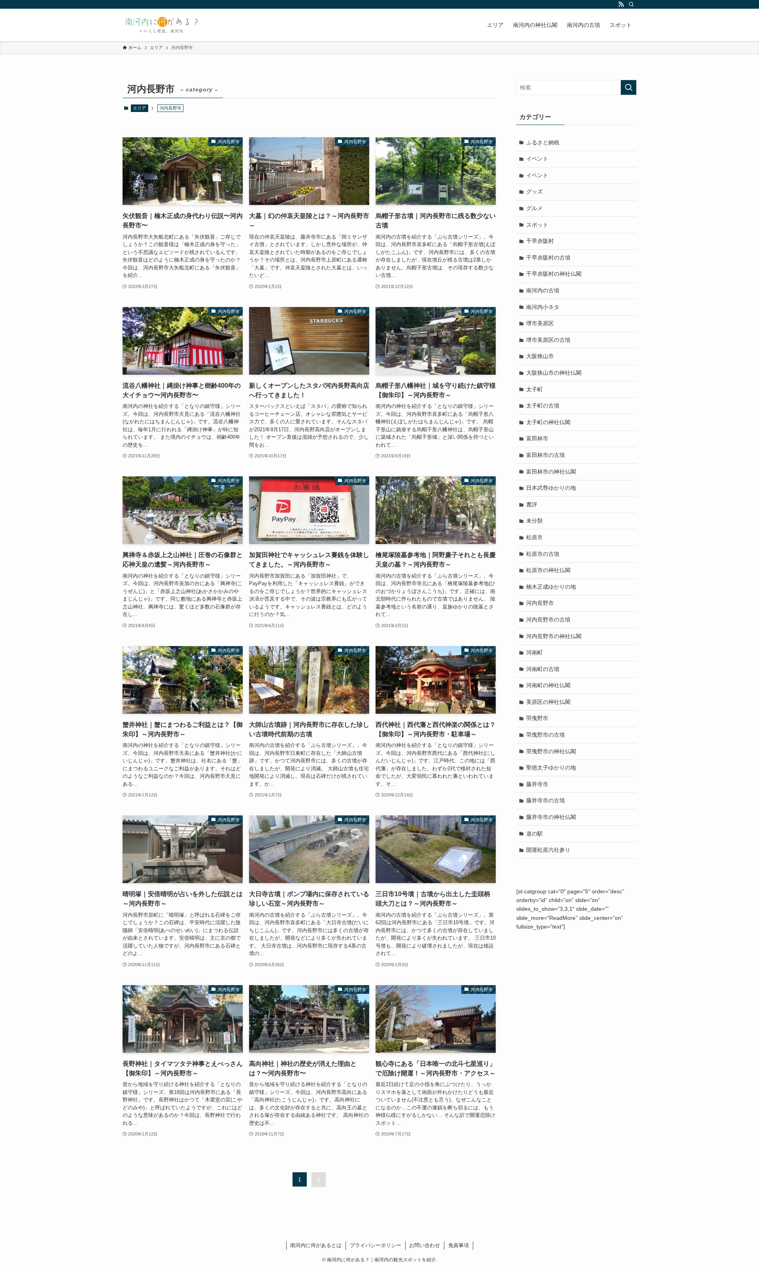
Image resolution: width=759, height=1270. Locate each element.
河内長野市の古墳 (548, 619)
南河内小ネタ (542, 307)
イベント (537, 158)
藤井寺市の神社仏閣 (551, 817)
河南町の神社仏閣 (548, 685)
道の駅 (534, 833)
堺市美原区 (540, 323)
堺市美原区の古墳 (548, 340)
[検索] (631, 4)
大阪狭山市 (540, 356)
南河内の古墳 (542, 290)
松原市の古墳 (542, 554)
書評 (531, 504)
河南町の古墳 (542, 669)
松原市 (534, 537)
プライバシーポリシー (375, 1245)
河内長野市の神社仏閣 (554, 636)
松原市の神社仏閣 (548, 570)
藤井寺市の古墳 (545, 800)
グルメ (534, 208)
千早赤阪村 (540, 241)
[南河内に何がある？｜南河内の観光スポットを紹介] (162, 25)
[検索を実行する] (628, 87)
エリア (139, 108)
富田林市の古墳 (545, 455)
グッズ (534, 191)
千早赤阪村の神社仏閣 (554, 274)
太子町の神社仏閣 (548, 422)
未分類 (534, 520)
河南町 (534, 652)
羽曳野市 (537, 718)
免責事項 (458, 1245)
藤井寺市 (537, 784)
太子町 (534, 389)
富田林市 (537, 438)
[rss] (621, 4)
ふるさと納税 (542, 142)
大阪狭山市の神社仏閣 (554, 373)
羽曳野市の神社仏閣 (551, 751)
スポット (537, 225)
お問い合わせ (424, 1245)
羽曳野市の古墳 (545, 735)
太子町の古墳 (542, 405)
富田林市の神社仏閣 (551, 471)
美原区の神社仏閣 (548, 702)
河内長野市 (540, 603)
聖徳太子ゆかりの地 (551, 767)
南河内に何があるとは (316, 1245)
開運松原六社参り (548, 850)
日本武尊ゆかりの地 (551, 488)
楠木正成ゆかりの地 (551, 587)
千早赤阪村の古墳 (548, 257)
